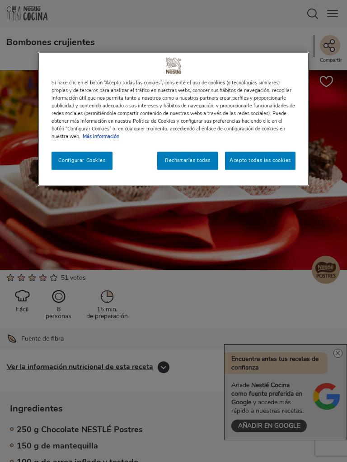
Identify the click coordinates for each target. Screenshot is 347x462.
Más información (101, 136)
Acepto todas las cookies (260, 160)
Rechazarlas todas (188, 160)
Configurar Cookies (81, 160)
